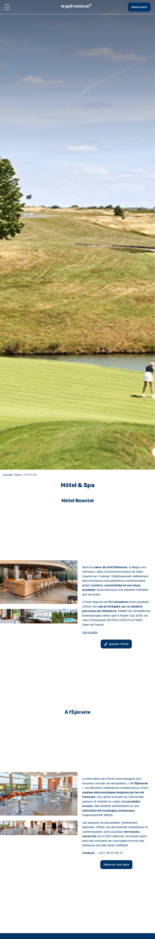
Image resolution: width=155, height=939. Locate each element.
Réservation (139, 7)
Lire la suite (89, 632)
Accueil (8, 474)
